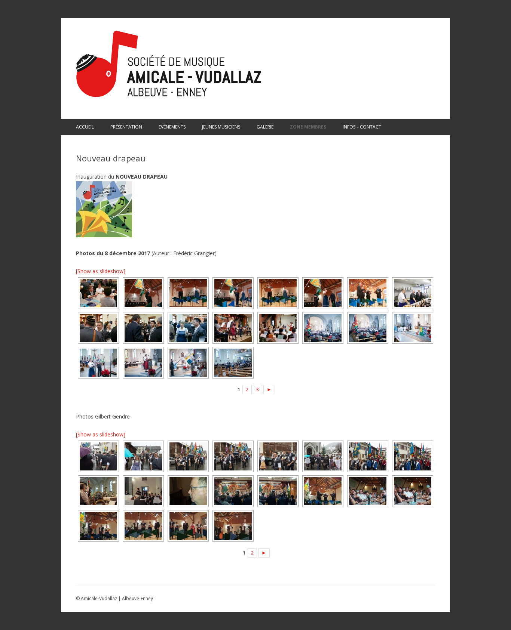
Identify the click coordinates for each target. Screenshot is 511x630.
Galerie (265, 127)
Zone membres (308, 127)
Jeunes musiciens (221, 127)
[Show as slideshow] (100, 271)
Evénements (172, 127)
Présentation (126, 127)
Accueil (85, 127)
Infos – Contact (362, 127)
